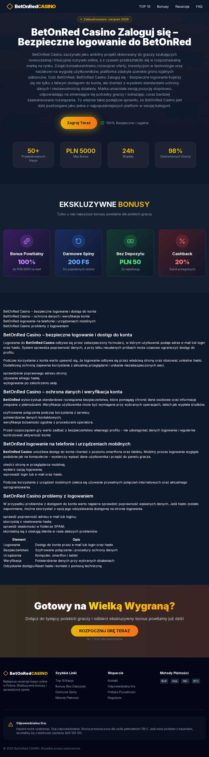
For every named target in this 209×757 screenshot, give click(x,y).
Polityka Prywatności (122, 692)
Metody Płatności (67, 697)
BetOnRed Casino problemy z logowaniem (36, 326)
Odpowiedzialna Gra (121, 686)
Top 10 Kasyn (65, 680)
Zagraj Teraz (79, 123)
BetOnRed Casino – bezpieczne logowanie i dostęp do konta (49, 311)
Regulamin (115, 697)
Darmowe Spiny (66, 692)
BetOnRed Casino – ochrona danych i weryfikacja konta (46, 316)
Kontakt (113, 680)
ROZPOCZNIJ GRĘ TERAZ (104, 630)
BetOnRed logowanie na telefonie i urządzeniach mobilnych (49, 321)
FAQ (199, 6)
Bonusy (163, 6)
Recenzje (182, 6)
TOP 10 (144, 6)
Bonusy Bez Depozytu (71, 686)
